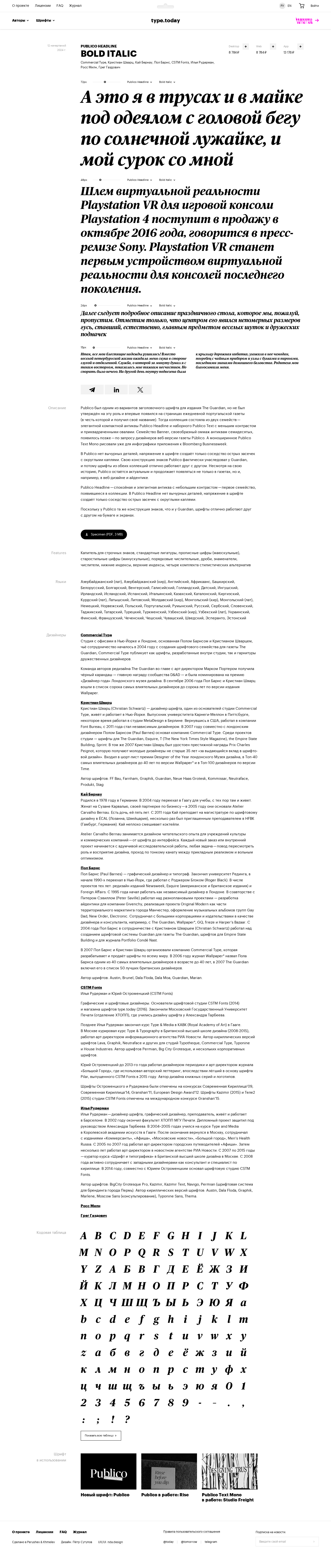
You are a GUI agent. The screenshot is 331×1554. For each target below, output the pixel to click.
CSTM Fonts (180, 62)
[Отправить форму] (314, 1541)
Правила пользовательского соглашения (191, 1531)
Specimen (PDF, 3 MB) (106, 534)
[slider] (105, 82)
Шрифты (43, 20)
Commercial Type (93, 62)
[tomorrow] (307, 20)
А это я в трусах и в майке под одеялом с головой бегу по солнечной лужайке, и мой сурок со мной (192, 128)
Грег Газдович (109, 67)
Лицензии (43, 6)
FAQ (59, 6)
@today (168, 1541)
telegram (211, 1541)
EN (290, 5)
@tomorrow (189, 1541)
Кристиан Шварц (121, 62)
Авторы (18, 20)
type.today (165, 20)
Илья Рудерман (202, 62)
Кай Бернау (143, 62)
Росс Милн (89, 67)
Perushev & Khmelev (41, 1542)
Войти (315, 5)
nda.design (115, 1542)
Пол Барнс (162, 62)
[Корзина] (301, 6)
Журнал (75, 6)
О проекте (20, 6)
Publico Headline (99, 46)
